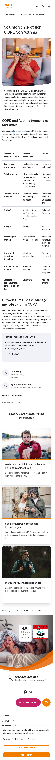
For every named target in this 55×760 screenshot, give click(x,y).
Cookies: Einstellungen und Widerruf (19, 739)
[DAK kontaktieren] (46, 702)
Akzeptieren (26, 755)
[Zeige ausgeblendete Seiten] (16, 611)
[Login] (42, 5)
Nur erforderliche (26, 748)
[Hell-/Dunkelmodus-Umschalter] (28, 692)
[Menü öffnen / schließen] (49, 5)
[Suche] (36, 5)
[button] (8, 5)
